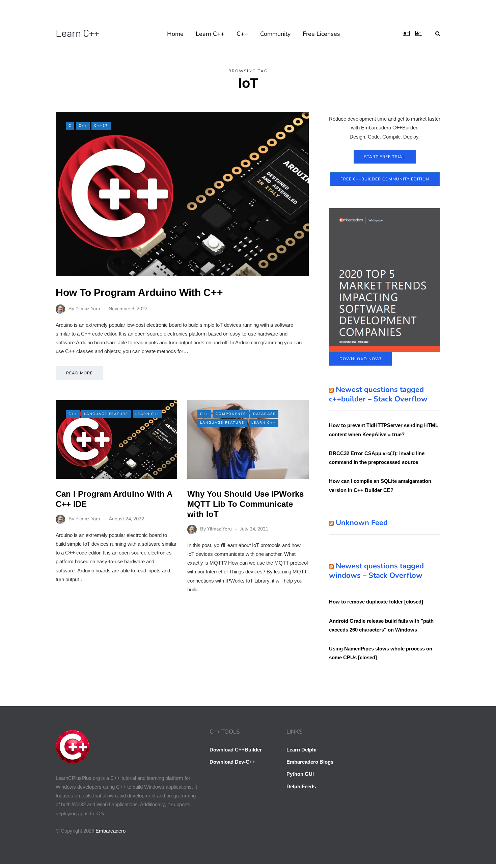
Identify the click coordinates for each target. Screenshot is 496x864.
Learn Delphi (301, 749)
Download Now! (360, 359)
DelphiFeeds (301, 786)
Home (175, 34)
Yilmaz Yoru (88, 308)
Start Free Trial (384, 156)
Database (264, 414)
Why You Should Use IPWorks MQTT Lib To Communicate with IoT (245, 504)
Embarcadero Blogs (309, 762)
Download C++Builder (236, 749)
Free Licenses (321, 34)
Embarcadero (110, 831)
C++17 (101, 125)
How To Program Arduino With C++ (139, 292)
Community (275, 34)
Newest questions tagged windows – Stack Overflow (376, 571)
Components (231, 414)
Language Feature (106, 414)
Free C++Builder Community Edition (384, 179)
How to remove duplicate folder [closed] (376, 601)
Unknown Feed (362, 523)
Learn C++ (77, 33)
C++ (242, 34)
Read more (79, 373)
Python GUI (300, 774)
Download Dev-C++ (232, 762)
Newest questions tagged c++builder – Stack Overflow (378, 394)
